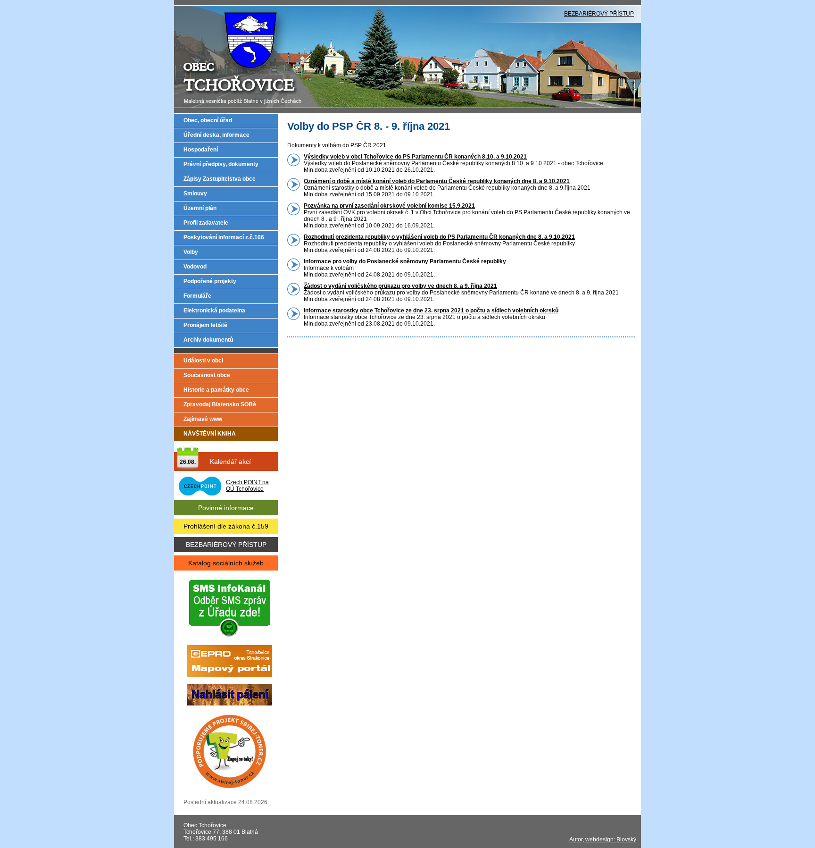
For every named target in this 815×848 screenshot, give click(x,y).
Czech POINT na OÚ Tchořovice (247, 485)
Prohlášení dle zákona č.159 (225, 526)
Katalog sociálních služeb (226, 563)
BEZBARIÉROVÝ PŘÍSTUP (599, 13)
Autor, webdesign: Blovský (602, 839)
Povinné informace (226, 508)
